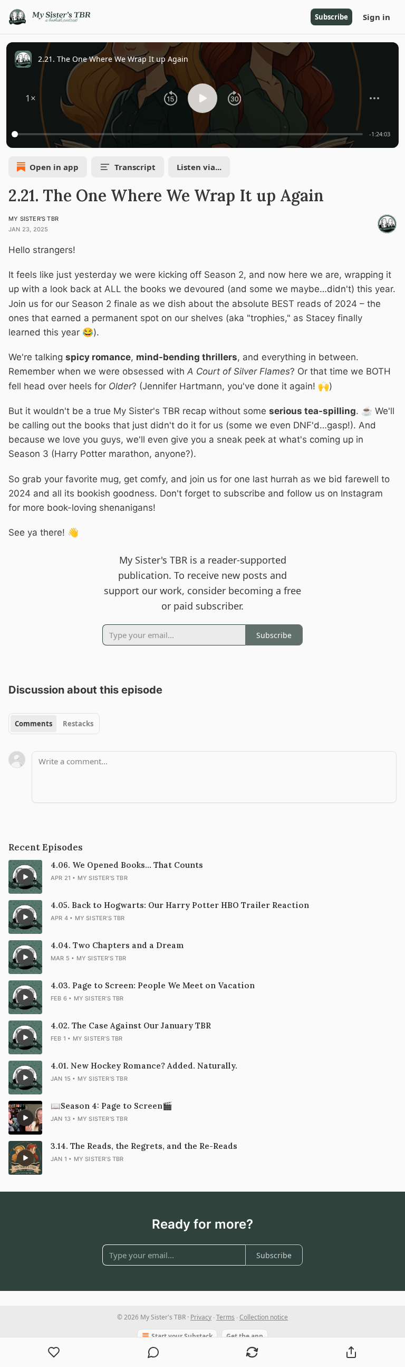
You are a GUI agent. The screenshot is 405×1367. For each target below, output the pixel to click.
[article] (202, 877)
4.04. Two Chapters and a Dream (117, 945)
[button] (30, 98)
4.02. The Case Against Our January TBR (131, 1025)
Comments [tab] (33, 723)
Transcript (135, 167)
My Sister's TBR (33, 218)
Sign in (376, 17)
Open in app (54, 167)
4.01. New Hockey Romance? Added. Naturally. (144, 1066)
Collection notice (263, 1317)
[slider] (189, 134)
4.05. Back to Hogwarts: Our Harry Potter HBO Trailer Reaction (180, 905)
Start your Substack (182, 1336)
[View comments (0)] (153, 1352)
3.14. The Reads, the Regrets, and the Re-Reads (144, 1146)
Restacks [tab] (78, 723)
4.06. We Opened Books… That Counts (127, 865)
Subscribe (331, 17)
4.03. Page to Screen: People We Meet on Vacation (153, 985)
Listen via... (199, 167)
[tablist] (54, 723)
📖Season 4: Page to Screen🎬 (111, 1106)
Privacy (200, 1317)
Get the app (244, 1336)
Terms (225, 1317)
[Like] (54, 1352)
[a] (25, 876)
